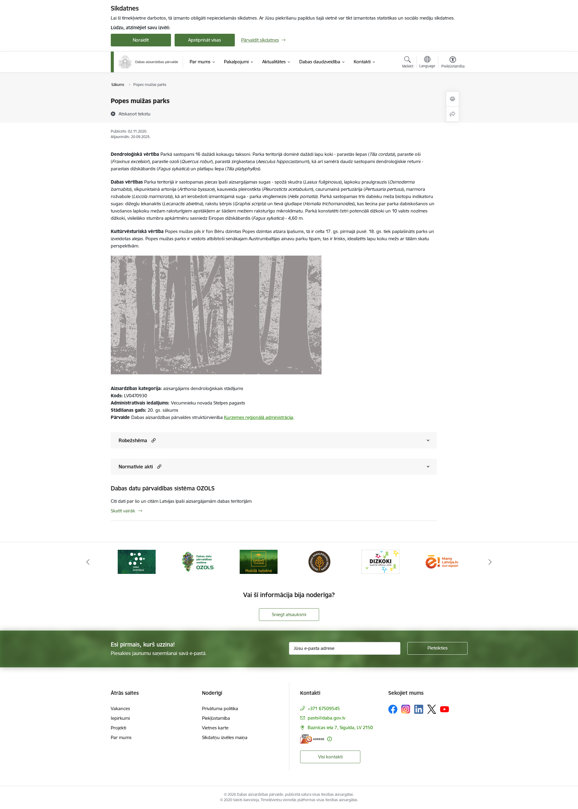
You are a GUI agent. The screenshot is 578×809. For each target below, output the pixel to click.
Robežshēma (133, 440)
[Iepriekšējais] (88, 561)
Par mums (121, 737)
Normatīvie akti (136, 467)
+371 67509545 (324, 708)
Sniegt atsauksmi (289, 614)
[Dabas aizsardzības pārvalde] (148, 62)
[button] (153, 440)
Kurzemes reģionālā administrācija (258, 417)
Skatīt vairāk (123, 511)
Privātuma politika (220, 708)
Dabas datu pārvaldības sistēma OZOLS (163, 488)
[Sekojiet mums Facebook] (392, 709)
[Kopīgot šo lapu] (452, 114)
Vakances (120, 708)
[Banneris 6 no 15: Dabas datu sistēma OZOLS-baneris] (197, 561)
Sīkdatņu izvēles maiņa (224, 737)
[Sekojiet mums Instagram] (405, 709)
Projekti (118, 728)
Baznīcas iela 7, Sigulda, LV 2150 (340, 727)
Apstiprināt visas (204, 40)
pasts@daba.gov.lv (326, 718)
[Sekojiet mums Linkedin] (418, 709)
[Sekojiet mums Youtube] (444, 709)
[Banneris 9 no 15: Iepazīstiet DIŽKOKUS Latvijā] (380, 561)
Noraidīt (141, 40)
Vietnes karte (215, 728)
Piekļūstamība (216, 718)
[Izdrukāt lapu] (452, 99)
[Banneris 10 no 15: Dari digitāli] (441, 561)
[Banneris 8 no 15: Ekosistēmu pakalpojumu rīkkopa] (319, 561)
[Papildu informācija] (329, 739)
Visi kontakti (330, 757)
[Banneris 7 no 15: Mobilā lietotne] (259, 561)
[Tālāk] (490, 561)
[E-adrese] (312, 739)
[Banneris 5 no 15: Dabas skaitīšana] (137, 561)
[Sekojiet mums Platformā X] (431, 709)
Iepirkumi (120, 718)
